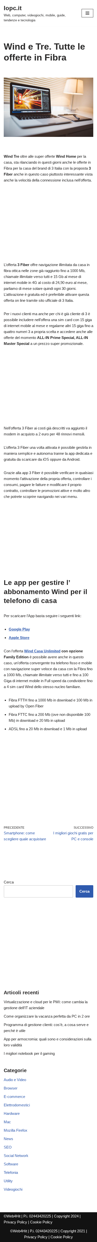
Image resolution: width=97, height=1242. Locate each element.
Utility (8, 1181)
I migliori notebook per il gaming (29, 1053)
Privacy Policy (15, 1222)
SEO (8, 1147)
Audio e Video (15, 1080)
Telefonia (11, 1172)
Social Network (16, 1155)
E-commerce (14, 1096)
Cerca (9, 882)
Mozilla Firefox (15, 1130)
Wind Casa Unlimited (42, 651)
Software (11, 1164)
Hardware (12, 1113)
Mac (7, 1122)
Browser (10, 1088)
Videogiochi (13, 1189)
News (8, 1139)
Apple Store (19, 638)
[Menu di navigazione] (87, 13)
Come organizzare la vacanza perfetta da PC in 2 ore (47, 1016)
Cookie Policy (41, 1222)
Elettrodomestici (17, 1105)
